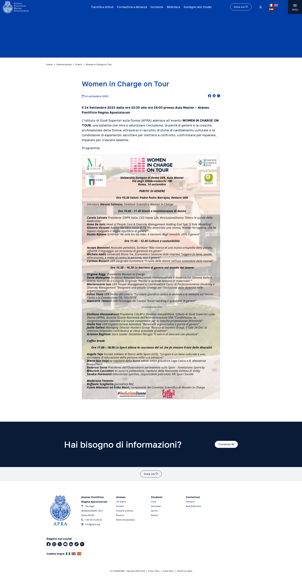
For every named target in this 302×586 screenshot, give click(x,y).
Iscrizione (156, 7)
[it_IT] (271, 5)
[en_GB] (276, 5)
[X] (60, 544)
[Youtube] (65, 544)
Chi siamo (121, 501)
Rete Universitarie (125, 519)
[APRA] (38, 7)
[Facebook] (48, 544)
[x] (218, 96)
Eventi (79, 64)
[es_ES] (271, 9)
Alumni (154, 515)
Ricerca (120, 515)
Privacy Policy (154, 571)
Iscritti (154, 510)
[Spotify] (82, 544)
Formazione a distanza (132, 7)
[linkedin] (214, 96)
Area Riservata (193, 506)
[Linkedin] (71, 544)
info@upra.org (92, 524)
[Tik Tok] (76, 544)
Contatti (190, 501)
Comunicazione (64, 64)
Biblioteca (173, 7)
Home (49, 64)
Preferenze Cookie (184, 571)
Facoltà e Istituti (102, 7)
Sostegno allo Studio (198, 7)
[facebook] (209, 96)
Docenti (120, 506)
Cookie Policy (168, 571)
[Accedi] (260, 7)
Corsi (153, 501)
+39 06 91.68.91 (93, 519)
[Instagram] (54, 544)
